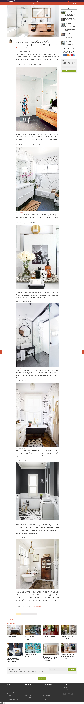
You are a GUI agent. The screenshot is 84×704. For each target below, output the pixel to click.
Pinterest (45, 699)
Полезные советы (29, 3)
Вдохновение (43, 3)
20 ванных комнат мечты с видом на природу (67, 656)
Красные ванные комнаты (49, 637)
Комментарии (42, 678)
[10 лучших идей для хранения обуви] (1, 352)
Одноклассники (46, 695)
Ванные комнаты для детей (32, 655)
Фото (32, 1)
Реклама (9, 697)
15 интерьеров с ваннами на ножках (14, 637)
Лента (9, 3)
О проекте (9, 690)
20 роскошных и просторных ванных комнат (32, 638)
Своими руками (36, 3)
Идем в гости (22, 3)
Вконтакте (45, 692)
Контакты (9, 695)
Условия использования (12, 699)
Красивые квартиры (15, 3)
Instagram (45, 697)
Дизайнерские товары (25, 1)
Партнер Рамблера (67, 696)
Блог (19, 1)
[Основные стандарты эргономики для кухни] (83, 352)
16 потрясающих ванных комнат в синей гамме (13, 659)
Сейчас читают (12, 623)
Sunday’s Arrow (21, 521)
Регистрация (74, 1)
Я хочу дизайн (37, 1)
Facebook (45, 690)
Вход (70, 1)
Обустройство (19, 47)
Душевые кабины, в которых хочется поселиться (50, 658)
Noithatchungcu (20, 368)
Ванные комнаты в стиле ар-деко (67, 637)
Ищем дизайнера (11, 692)
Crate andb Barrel (20, 212)
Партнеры (9, 693)
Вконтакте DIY (46, 693)
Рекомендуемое (12, 619)
